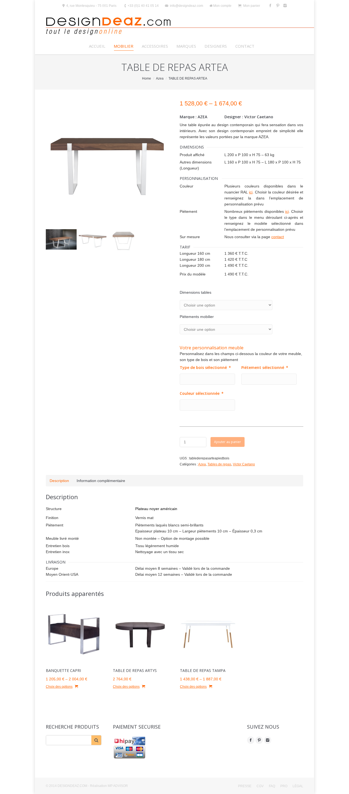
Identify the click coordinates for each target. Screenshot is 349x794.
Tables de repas (219, 464)
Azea (160, 78)
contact (277, 237)
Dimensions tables (195, 292)
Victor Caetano (244, 464)
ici (250, 192)
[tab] (59, 480)
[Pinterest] (277, 5)
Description (59, 480)
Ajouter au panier (227, 442)
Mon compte (222, 6)
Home (146, 78)
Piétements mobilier (197, 316)
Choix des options (59, 687)
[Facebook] (270, 5)
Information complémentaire (101, 480)
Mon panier (251, 6)
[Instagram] (284, 5)
